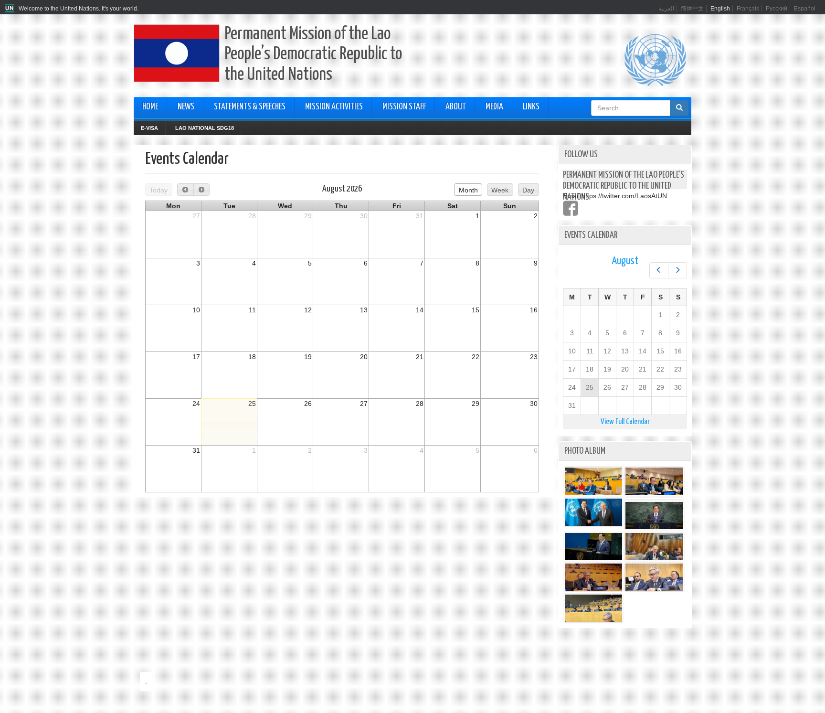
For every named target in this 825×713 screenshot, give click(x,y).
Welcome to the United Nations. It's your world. (78, 8)
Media (494, 107)
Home (150, 107)
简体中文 (692, 8)
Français (748, 8)
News (186, 107)
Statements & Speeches (250, 107)
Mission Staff (404, 107)
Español (804, 8)
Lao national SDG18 (204, 128)
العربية (666, 8)
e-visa (149, 128)
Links (531, 107)
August (625, 260)
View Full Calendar (625, 422)
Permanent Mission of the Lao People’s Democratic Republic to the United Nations (313, 55)
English (720, 8)
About (455, 107)
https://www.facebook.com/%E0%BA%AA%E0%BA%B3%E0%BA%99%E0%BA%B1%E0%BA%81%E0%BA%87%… (570, 208)
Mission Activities (334, 107)
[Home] (11, 8)
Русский (776, 8)
